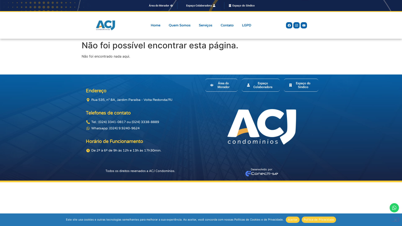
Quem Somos (180, 25)
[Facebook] (289, 25)
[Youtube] (304, 25)
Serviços (205, 25)
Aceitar (293, 219)
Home (155, 25)
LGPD (246, 25)
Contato (227, 25)
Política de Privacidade (319, 219)
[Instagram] (296, 25)
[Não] (395, 219)
